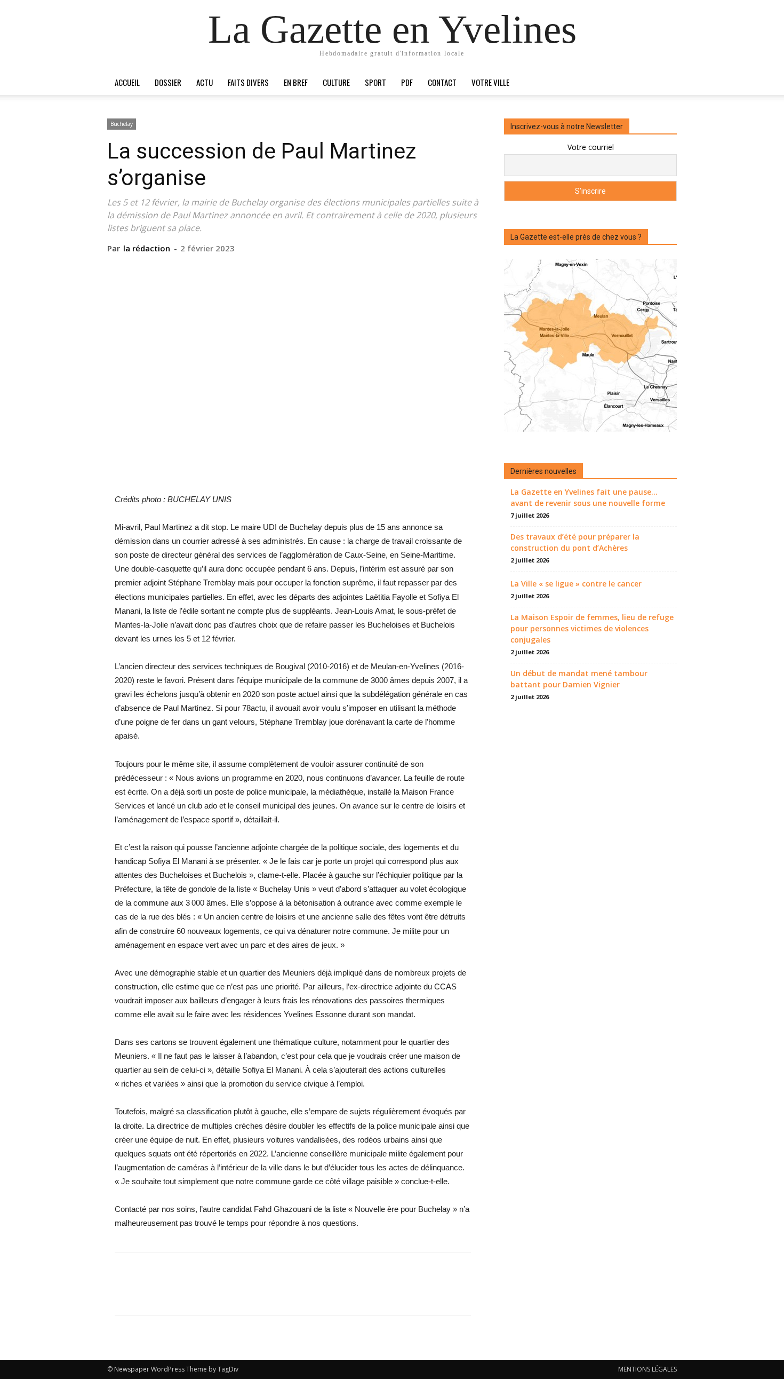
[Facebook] (243, 270)
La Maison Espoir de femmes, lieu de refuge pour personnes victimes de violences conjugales (592, 628)
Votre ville (490, 82)
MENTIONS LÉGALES (647, 1369)
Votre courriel (590, 147)
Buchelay (121, 124)
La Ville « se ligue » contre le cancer (576, 583)
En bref (296, 82)
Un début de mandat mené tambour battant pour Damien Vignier (578, 678)
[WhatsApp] (316, 270)
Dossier (168, 82)
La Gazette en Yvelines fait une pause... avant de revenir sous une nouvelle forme (587, 497)
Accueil (127, 82)
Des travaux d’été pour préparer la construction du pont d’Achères (574, 542)
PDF (407, 82)
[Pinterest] (292, 270)
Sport (375, 82)
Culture (336, 82)
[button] (664, 83)
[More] (342, 270)
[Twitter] (267, 270)
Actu (204, 82)
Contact (442, 82)
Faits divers (248, 82)
